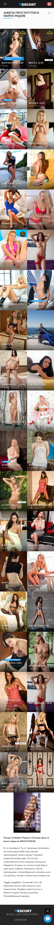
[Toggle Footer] (48, 911)
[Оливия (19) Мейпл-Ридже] (13, 49)
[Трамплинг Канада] (13, 129)
